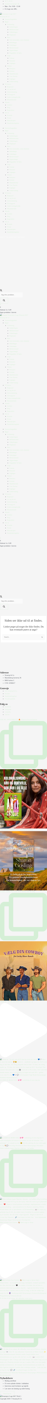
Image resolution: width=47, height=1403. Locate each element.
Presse (9, 118)
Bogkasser (12, 35)
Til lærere (8, 84)
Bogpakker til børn (15, 53)
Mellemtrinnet (13, 29)
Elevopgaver (11, 94)
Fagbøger (12, 63)
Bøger (7, 22)
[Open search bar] (1, 291)
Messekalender (11, 100)
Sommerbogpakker (11, 19)
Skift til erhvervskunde (12, 237)
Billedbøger (13, 43)
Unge (8, 56)
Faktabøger (13, 45)
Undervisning (13, 81)
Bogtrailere (10, 110)
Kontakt (9, 115)
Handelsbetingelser (13, 123)
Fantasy (11, 58)
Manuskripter (11, 120)
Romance (12, 69)
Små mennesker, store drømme (19, 40)
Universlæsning (12, 92)
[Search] (4, 300)
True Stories (13, 76)
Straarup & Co (4, 16)
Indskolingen (13, 27)
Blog (8, 107)
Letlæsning (10, 24)
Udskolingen (13, 32)
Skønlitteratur (13, 74)
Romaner (12, 61)
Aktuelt (7, 102)
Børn (8, 37)
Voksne (9, 66)
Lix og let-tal (11, 89)
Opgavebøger (13, 50)
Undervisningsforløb (13, 97)
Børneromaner (14, 48)
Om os (7, 113)
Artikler (9, 105)
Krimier (11, 71)
